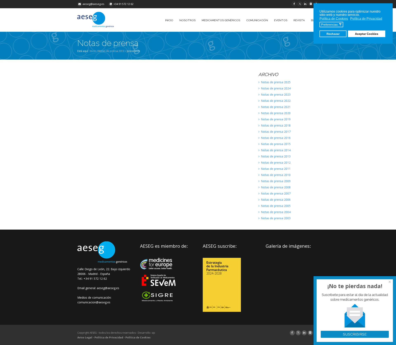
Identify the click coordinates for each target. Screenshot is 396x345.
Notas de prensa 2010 (275, 175)
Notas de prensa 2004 (275, 212)
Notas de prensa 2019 (275, 119)
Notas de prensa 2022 (275, 101)
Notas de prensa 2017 (275, 132)
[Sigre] (159, 301)
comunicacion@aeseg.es (93, 302)
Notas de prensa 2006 (275, 200)
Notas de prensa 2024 (275, 88)
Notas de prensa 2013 (111, 51)
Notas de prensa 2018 (275, 125)
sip (153, 332)
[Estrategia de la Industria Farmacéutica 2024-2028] (222, 311)
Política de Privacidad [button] (366, 18)
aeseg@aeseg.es (93, 4)
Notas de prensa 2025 (275, 82)
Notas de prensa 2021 (275, 107)
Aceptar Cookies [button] (366, 33)
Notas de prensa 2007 (275, 193)
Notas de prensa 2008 (275, 187)
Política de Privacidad (108, 337)
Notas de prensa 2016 (275, 138)
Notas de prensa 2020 (275, 113)
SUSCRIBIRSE (355, 334)
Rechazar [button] (332, 33)
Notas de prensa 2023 (275, 94)
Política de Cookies (138, 337)
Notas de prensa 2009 (275, 181)
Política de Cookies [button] (333, 18)
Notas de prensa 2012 (275, 162)
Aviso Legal (84, 337)
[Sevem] (159, 289)
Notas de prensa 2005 (275, 206)
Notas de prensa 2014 (275, 150)
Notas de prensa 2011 (275, 169)
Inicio (93, 51)
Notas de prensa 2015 (275, 144)
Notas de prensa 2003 (275, 218)
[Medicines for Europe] (159, 272)
